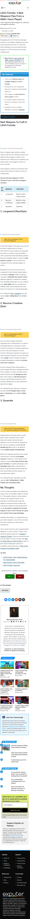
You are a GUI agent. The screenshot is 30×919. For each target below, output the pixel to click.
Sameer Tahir (16, 33)
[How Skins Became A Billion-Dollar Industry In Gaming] (5, 748)
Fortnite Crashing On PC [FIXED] (21, 689)
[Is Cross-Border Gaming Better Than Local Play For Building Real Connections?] (5, 774)
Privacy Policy (21, 858)
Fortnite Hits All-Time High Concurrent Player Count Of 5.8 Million (6, 673)
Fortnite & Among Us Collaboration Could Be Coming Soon (6, 707)
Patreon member (15, 835)
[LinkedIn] (12, 599)
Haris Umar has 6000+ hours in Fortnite (14, 59)
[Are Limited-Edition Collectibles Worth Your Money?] (5, 782)
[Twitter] (9, 599)
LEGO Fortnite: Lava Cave (11, 565)
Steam (18, 645)
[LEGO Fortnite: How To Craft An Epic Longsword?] (7, 683)
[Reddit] (16, 599)
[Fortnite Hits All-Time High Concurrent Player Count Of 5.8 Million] (7, 665)
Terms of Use (21, 863)
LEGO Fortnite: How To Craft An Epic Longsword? (6, 690)
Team (5, 861)
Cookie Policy (21, 861)
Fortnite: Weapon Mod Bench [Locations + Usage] (22, 707)
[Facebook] (5, 599)
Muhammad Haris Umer (8, 28)
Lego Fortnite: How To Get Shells (13, 562)
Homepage (7, 867)
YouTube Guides (22, 882)
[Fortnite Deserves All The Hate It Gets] (5, 762)
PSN (12, 645)
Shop (5, 880)
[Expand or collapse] (27, 117)
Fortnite (7, 84)
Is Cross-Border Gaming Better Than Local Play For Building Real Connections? (19, 774)
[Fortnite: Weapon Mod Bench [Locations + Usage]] (22, 700)
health (6, 358)
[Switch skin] (28, 7)
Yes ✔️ (10, 576)
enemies (22, 109)
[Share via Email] (20, 599)
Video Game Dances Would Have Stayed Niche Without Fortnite (19, 754)
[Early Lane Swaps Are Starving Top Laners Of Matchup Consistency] (5, 789)
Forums (19, 877)
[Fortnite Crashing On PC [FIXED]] (22, 683)
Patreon (6, 882)
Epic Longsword (16, 293)
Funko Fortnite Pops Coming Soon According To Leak (21, 672)
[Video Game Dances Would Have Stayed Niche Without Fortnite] (5, 755)
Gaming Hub (7, 877)
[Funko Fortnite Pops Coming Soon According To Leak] (22, 665)
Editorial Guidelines (7, 864)
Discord (19, 880)
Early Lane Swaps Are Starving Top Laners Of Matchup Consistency (18, 788)
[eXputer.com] (15, 3)
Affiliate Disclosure (20, 866)
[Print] (23, 599)
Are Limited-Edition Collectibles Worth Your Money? (18, 781)
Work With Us (21, 885)
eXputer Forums (13, 726)
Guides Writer (6, 621)
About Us (6, 858)
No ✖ (19, 576)
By (1, 28)
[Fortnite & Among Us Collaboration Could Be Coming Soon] (7, 700)
